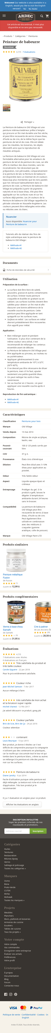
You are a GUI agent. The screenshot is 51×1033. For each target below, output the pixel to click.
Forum (7, 982)
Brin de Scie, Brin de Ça (14, 723)
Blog (6, 979)
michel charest (10, 706)
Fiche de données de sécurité (20, 270)
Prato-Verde (9, 887)
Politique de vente (11, 1014)
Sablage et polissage (14, 865)
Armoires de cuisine (13, 922)
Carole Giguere (10, 669)
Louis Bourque (10, 740)
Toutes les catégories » (15, 868)
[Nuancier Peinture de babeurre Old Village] (6, 107)
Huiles (7, 849)
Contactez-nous (11, 985)
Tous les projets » (12, 932)
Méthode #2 (16, 248)
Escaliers (8, 925)
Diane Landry (9, 775)
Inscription (38, 831)
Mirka (7, 893)
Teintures (8, 852)
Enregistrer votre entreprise (17, 950)
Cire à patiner (41, 626)
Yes (24, 9)
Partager (28, 122)
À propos (8, 972)
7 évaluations (29, 52)
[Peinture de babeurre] (25, 79)
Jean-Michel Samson (12, 686)
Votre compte (10, 944)
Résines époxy (11, 858)
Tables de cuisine (12, 928)
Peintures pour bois (31, 421)
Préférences (10, 957)
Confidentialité (29, 1014)
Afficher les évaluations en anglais (22, 804)
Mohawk (8, 897)
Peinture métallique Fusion (13, 576)
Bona (6, 884)
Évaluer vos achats (13, 954)
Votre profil (9, 960)
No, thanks (33, 9)
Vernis (7, 862)
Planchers (9, 915)
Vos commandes (12, 947)
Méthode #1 (16, 245)
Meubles (8, 912)
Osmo (7, 880)
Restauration (10, 855)
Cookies (40, 1014)
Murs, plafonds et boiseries (17, 919)
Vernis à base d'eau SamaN (13, 628)
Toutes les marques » (14, 900)
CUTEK (7, 890)
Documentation (11, 976)
